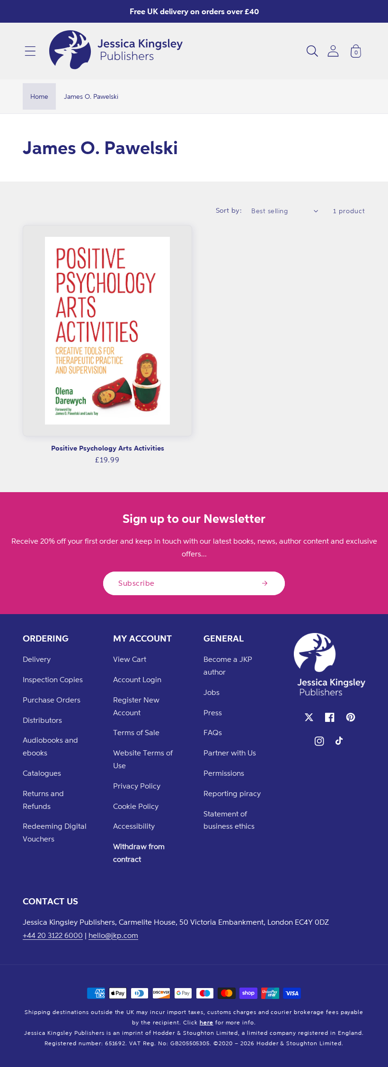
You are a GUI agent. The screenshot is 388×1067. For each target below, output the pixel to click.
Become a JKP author (227, 665)
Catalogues (42, 773)
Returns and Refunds (43, 799)
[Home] (116, 51)
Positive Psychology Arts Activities (107, 448)
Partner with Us (229, 752)
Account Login (137, 679)
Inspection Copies (53, 679)
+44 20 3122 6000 (53, 935)
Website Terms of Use (143, 759)
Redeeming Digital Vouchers (55, 832)
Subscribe (136, 583)
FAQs (212, 732)
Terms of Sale (136, 732)
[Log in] (333, 51)
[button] (30, 51)
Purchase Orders (51, 699)
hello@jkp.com (113, 935)
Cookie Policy (136, 806)
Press (212, 712)
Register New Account (136, 706)
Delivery (37, 659)
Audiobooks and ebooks (50, 746)
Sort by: (229, 210)
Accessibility (134, 826)
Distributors (42, 720)
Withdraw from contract (139, 852)
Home (39, 96)
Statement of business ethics (229, 820)
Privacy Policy (136, 785)
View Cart (129, 659)
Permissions (223, 773)
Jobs (211, 692)
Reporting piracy (232, 793)
